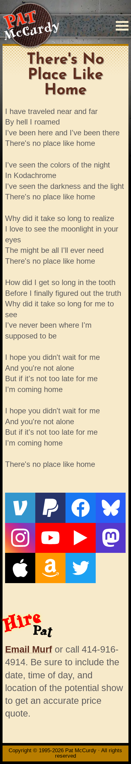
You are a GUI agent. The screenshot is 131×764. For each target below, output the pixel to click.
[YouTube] (50, 538)
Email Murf (28, 649)
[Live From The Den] (81, 538)
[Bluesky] (111, 508)
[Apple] (20, 568)
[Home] (31, 25)
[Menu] (122, 26)
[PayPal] (50, 508)
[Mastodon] (111, 538)
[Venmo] (20, 508)
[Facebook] (81, 508)
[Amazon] (50, 568)
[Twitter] (81, 568)
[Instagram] (20, 538)
